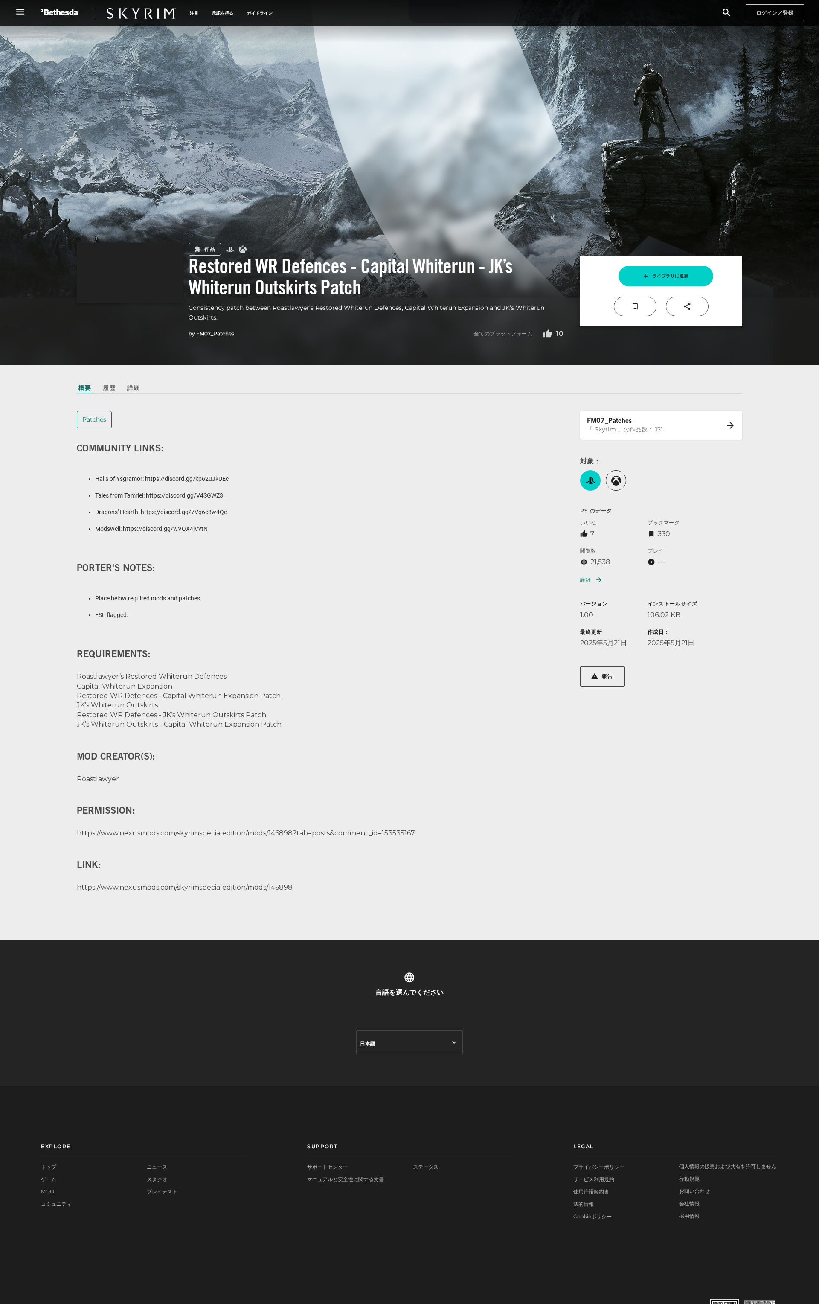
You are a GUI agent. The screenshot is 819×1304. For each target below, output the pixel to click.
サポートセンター (327, 1167)
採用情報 (689, 1216)
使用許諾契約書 (591, 1191)
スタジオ (157, 1179)
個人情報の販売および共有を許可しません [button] (727, 1166)
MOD (47, 1191)
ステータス (426, 1167)
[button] (590, 480)
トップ (48, 1167)
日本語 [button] (367, 1043)
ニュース (157, 1167)
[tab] (85, 387)
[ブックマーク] (635, 306)
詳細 (585, 579)
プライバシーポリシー (598, 1167)
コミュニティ (56, 1204)
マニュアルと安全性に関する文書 (345, 1179)
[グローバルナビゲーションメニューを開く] (20, 11)
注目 (194, 13)
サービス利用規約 (593, 1179)
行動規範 (689, 1179)
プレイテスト (162, 1191)
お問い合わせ (694, 1191)
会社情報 (689, 1203)
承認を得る (222, 13)
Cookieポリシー (592, 1216)
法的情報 (583, 1204)
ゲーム (48, 1179)
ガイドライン (260, 13)
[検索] (726, 13)
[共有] (687, 306)
